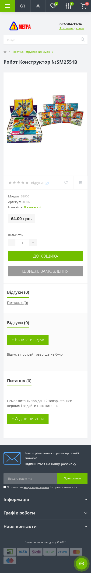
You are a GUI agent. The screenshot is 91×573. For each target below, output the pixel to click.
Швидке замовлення (45, 271)
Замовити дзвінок (71, 28)
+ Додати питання (28, 418)
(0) (47, 182)
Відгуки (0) (18, 292)
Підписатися (72, 478)
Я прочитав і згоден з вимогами (42, 487)
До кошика (45, 256)
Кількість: (16, 235)
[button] (38, 6)
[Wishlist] (66, 182)
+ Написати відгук (28, 339)
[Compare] (80, 182)
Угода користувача (36, 487)
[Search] (83, 39)
